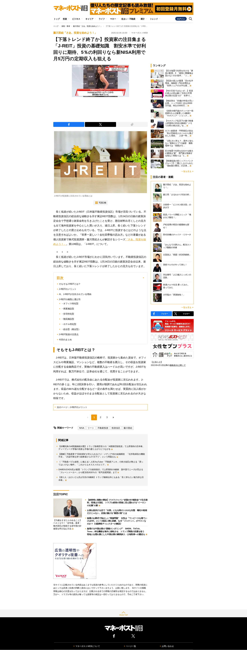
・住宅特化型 (67, 314)
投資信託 (116, 428)
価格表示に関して (178, 365)
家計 (143, 19)
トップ (57, 19)
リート (91, 428)
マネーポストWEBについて (87, 646)
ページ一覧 (131, 646)
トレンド (154, 19)
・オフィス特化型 (69, 303)
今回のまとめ (65, 339)
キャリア (89, 19)
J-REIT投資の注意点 (68, 334)
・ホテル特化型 (68, 324)
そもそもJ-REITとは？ (70, 284)
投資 (65, 19)
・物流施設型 (67, 319)
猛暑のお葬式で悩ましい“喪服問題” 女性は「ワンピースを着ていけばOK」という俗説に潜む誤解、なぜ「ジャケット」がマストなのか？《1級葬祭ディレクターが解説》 (117, 521)
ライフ (102, 19)
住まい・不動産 (128, 19)
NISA (81, 428)
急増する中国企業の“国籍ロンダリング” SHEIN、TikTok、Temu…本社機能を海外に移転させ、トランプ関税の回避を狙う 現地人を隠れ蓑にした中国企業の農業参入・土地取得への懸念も (116, 531)
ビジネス (76, 19)
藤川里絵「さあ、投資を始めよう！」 (87, 26)
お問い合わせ (168, 646)
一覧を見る (186, 171)
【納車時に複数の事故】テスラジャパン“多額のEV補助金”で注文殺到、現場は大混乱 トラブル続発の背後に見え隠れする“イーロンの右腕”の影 (117, 503)
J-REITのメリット (67, 289)
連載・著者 (65, 26)
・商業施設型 (67, 308)
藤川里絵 (128, 428)
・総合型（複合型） (70, 329)
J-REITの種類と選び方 (70, 299)
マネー (113, 19)
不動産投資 (102, 428)
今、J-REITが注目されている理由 (75, 294)
